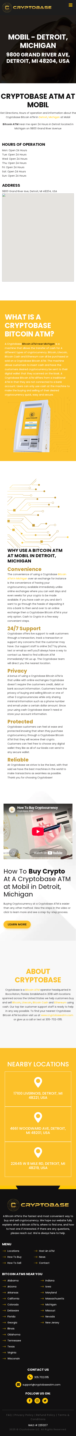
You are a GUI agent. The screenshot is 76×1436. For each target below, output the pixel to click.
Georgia (12, 1322)
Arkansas (12, 1292)
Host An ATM (46, 1251)
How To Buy (14, 1257)
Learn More (17, 924)
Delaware (13, 1310)
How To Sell (14, 1263)
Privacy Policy (24, 1415)
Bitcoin (16, 1002)
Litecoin (26, 1002)
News (42, 1257)
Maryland (51, 1292)
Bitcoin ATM (32, 990)
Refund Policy (45, 1415)
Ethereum (60, 1002)
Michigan (54, 117)
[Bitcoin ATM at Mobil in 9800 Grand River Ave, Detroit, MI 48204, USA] (27, 8)
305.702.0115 (41, 1377)
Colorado (13, 1304)
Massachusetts (54, 1298)
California (13, 1298)
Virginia (11, 1352)
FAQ (9, 1415)
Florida (11, 1316)
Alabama (13, 1280)
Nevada (50, 1316)
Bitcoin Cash (40, 1002)
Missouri (50, 1310)
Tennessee (14, 1340)
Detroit (43, 117)
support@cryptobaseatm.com (41, 1384)
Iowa (48, 1286)
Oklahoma (13, 1334)
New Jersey (52, 1322)
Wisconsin (13, 1358)
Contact (44, 1263)
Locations (13, 1251)
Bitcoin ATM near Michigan (38, 344)
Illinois (10, 1328)
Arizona (11, 1286)
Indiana (49, 1280)
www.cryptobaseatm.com (57, 1015)
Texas (11, 1346)
